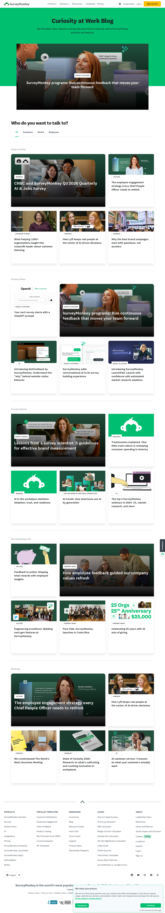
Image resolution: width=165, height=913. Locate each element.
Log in (139, 4)
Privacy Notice (81, 898)
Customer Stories (22, 234)
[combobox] (13, 875)
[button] (162, 548)
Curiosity (19, 753)
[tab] (16, 132)
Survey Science (19, 409)
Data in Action (18, 149)
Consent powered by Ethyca (148, 910)
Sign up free (152, 4)
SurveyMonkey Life (21, 539)
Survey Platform (82, 75)
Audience (68, 234)
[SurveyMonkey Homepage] (17, 4)
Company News (70, 567)
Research (117, 437)
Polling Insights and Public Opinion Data (80, 493)
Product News (18, 279)
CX (19, 364)
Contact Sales (128, 4)
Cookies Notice (95, 898)
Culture (116, 177)
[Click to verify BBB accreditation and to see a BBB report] (52, 904)
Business (19, 177)
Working (15, 668)
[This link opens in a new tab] (132, 875)
